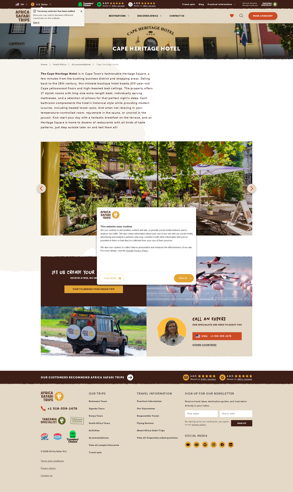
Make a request (263, 16)
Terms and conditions (52, 461)
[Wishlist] (232, 16)
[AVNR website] (57, 436)
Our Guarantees (146, 408)
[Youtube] (188, 445)
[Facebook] (222, 445)
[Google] (205, 445)
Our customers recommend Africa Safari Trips (82, 377)
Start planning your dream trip (94, 289)
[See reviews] (217, 377)
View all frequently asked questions (157, 438)
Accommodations (81, 64)
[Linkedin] (231, 445)
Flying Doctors (145, 423)
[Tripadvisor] (197, 445)
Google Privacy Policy (137, 250)
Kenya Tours (96, 416)
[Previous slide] (41, 188)
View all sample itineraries (104, 445)
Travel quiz (188, 4)
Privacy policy (48, 468)
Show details (110, 278)
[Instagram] (214, 445)
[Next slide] (251, 188)
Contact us (177, 16)
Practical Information (149, 401)
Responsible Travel (148, 416)
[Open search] (241, 16)
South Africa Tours (99, 423)
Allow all (183, 278)
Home (44, 64)
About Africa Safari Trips (151, 430)
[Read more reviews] (117, 4)
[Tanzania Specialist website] (53, 421)
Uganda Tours (97, 408)
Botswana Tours (98, 401)
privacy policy (199, 424)
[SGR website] (45, 436)
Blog (201, 4)
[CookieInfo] (109, 215)
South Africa (59, 64)
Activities (94, 430)
